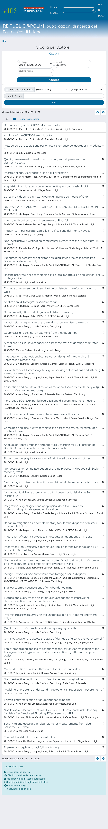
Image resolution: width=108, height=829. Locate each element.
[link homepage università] (34, 10)
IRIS (4, 40)
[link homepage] (10, 10)
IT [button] (99, 4)
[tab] (7, 119)
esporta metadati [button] (29, 119)
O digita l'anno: (14, 96)
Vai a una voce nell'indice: (19, 89)
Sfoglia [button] (54, 12)
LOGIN (101, 15)
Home (53, 7)
